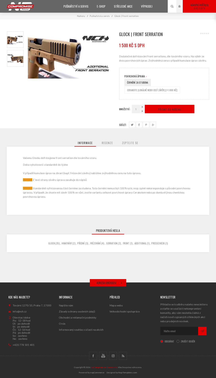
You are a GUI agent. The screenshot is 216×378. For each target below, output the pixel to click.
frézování (95, 243)
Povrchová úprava (134, 76)
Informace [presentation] (85, 143)
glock (51, 243)
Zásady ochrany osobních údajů (77, 311)
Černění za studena (137, 82)
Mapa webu (116, 305)
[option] (15, 39)
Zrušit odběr (188, 341)
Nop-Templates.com (127, 372)
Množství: (124, 109)
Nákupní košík (199, 6)
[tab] (85, 143)
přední (81, 243)
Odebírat (169, 341)
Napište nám (66, 305)
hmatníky (67, 243)
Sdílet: (122, 125)
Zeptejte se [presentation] (130, 143)
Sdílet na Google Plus (153, 125)
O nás (62, 323)
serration (111, 243)
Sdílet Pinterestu (146, 125)
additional (140, 243)
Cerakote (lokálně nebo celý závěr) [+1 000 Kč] (152, 90)
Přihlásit (182, 3)
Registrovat (182, 9)
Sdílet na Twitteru (132, 125)
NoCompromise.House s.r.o (104, 367)
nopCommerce (97, 372)
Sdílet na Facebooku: (139, 125)
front (126, 243)
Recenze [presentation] (107, 143)
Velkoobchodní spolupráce (125, 311)
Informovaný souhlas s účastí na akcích (81, 329)
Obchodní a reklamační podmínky (77, 317)
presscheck (158, 243)
